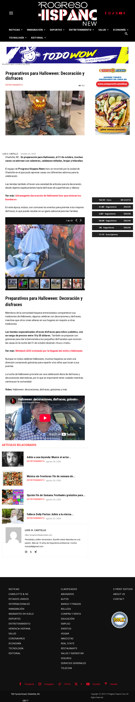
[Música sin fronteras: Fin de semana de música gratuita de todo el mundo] (13, 478)
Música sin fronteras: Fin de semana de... (51, 476)
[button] (126, 34)
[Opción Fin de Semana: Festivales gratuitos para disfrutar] (13, 497)
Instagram (49, 684)
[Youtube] (120, 13)
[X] (117, 13)
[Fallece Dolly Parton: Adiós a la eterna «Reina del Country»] (13, 516)
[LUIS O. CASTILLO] (13, 540)
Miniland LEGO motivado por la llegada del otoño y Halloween (48, 351)
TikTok (67, 684)
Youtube (96, 684)
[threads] (124, 13)
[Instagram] (109, 13)
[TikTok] (113, 13)
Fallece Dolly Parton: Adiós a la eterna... (50, 514)
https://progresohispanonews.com (38, 535)
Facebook (29, 684)
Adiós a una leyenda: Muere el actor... (49, 457)
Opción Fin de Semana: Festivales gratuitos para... (56, 495)
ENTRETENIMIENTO (14, 85)
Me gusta (126, 200)
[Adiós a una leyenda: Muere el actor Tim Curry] (13, 459)
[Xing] (35, 551)
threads (113, 684)
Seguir (127, 207)
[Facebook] (106, 13)
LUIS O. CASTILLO (10, 154)
